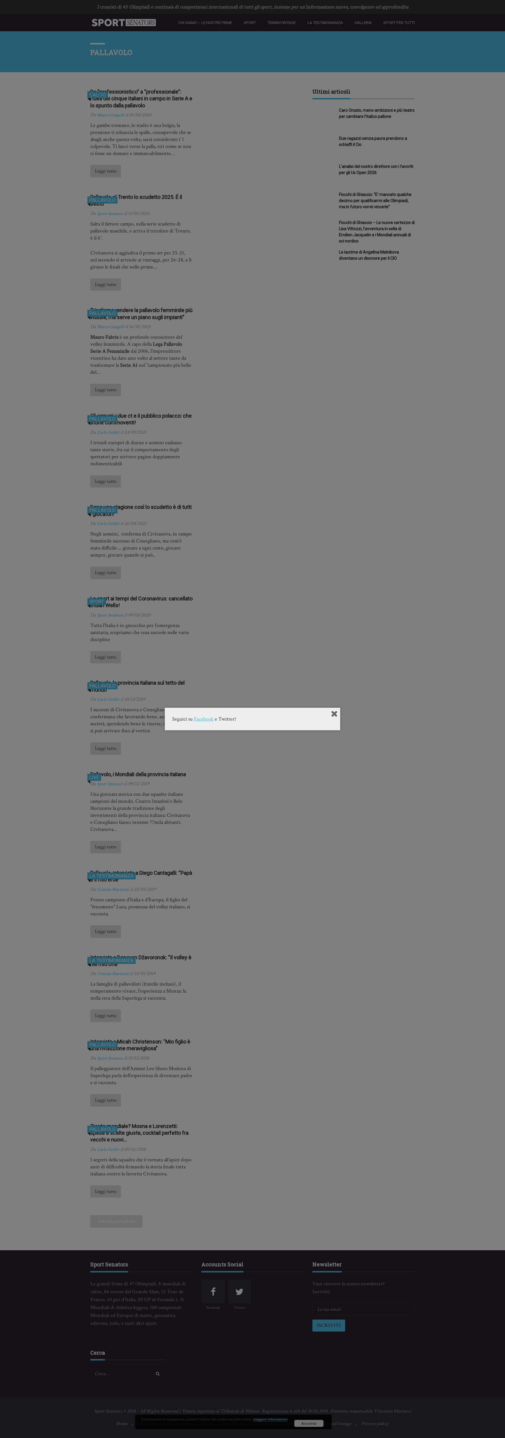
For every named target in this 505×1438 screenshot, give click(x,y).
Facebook (204, 719)
